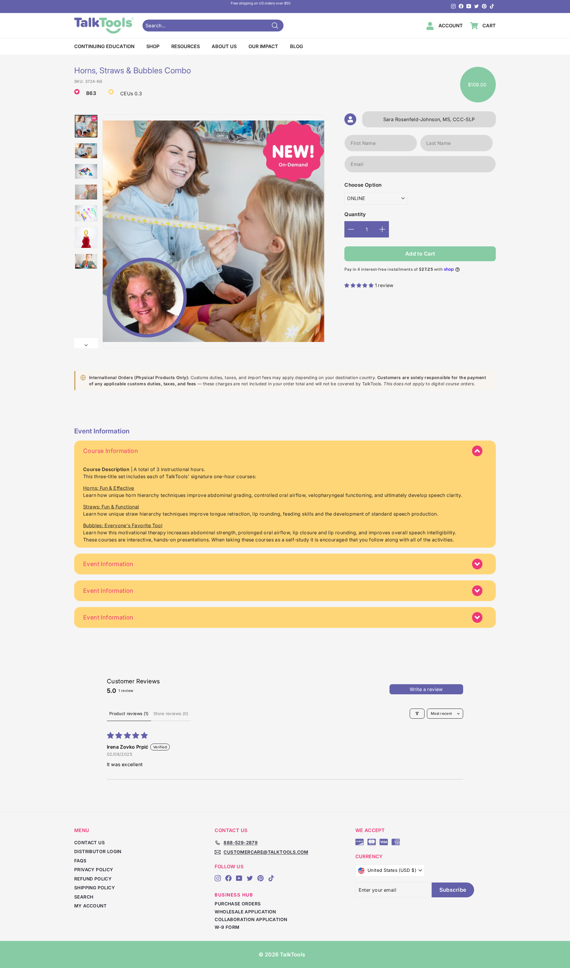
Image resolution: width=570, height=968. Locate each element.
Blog (296, 46)
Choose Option (362, 185)
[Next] (86, 343)
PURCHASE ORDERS (238, 904)
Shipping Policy (94, 888)
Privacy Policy (93, 869)
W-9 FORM (227, 927)
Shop (152, 46)
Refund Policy (93, 879)
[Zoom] (213, 231)
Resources (185, 46)
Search (83, 897)
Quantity (355, 214)
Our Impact (263, 46)
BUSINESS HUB (234, 895)
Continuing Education (104, 46)
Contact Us (89, 842)
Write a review (426, 689)
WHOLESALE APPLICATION (245, 912)
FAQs (80, 861)
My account (90, 906)
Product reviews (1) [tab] (129, 713)
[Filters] (417, 714)
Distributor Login (97, 851)
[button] (359, 285)
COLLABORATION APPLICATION (251, 919)
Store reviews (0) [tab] (171, 713)
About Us (224, 46)
